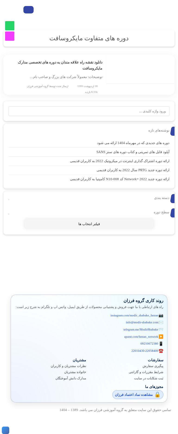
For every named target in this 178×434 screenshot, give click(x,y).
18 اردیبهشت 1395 (87, 86)
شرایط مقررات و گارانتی (146, 372)
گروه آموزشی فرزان (37, 86)
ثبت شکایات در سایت (148, 378)
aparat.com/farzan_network (141, 336)
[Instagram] (9, 36)
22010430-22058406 (144, 350)
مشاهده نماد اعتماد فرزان (134, 394)
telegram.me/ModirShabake (141, 329)
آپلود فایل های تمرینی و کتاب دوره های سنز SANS (132, 152)
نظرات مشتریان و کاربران (68, 366)
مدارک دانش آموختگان (70, 378)
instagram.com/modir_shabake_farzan (134, 315)
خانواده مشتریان (75, 372)
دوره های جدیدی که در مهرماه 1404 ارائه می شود (133, 143)
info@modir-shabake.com (142, 322)
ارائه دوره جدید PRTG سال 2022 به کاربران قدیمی (133, 170)
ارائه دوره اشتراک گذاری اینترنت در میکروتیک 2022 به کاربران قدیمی (119, 161)
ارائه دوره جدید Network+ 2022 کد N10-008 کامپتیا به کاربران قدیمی (119, 179)
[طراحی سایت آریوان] (4, 430)
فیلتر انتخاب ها (89, 224)
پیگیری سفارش (153, 366)
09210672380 (149, 343)
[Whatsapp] (9, 25)
